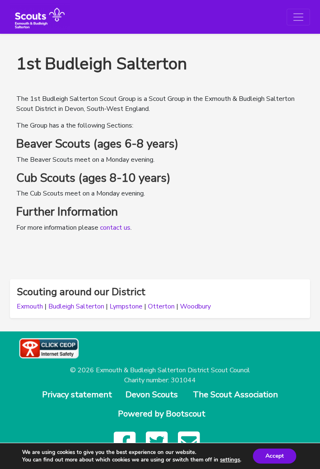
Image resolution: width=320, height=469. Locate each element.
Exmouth (30, 306)
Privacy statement (77, 394)
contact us (115, 227)
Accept (274, 456)
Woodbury (195, 306)
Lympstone (126, 306)
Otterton (161, 306)
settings (230, 460)
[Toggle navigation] (298, 17)
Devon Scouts (151, 394)
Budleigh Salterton (76, 306)
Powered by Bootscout (161, 413)
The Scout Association (235, 394)
